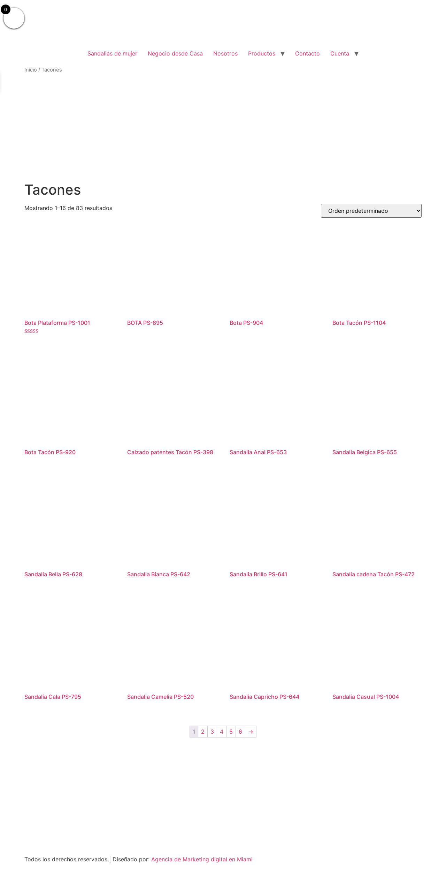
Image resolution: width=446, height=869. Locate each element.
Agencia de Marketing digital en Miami (202, 859)
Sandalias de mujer (112, 53)
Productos (261, 53)
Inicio (30, 70)
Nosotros (225, 53)
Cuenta (339, 53)
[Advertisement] (223, 128)
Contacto (307, 53)
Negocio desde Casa (175, 53)
